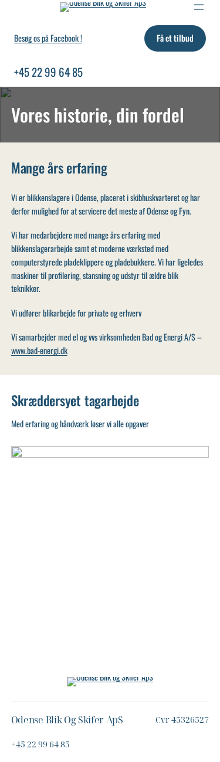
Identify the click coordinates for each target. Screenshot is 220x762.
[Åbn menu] (199, 7)
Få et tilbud (175, 38)
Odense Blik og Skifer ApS (67, 719)
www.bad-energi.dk (39, 350)
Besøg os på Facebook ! (48, 38)
